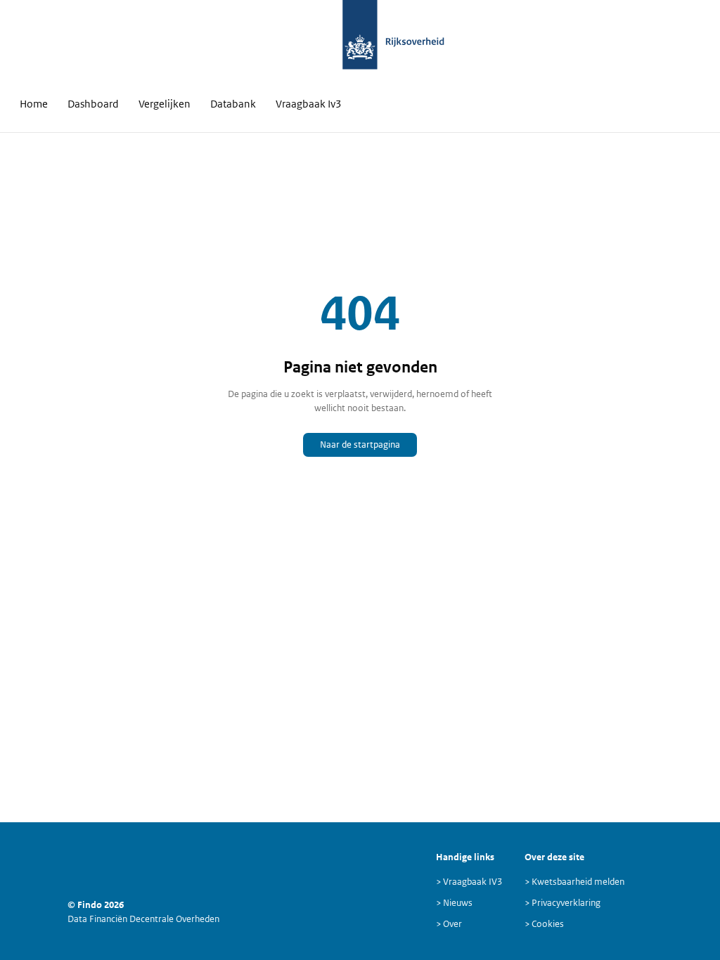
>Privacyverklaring (562, 903)
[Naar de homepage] (360, 42)
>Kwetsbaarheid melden (574, 882)
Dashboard (93, 103)
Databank (233, 103)
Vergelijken (165, 103)
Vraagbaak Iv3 (309, 103)
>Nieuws (454, 903)
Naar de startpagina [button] (360, 444)
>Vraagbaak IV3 (469, 882)
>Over (449, 924)
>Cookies (544, 924)
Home (34, 103)
